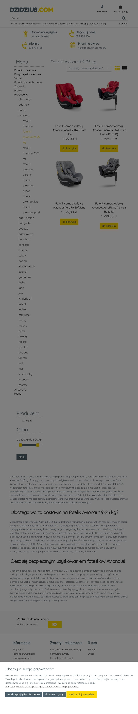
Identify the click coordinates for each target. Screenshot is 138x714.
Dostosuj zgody (54, 694)
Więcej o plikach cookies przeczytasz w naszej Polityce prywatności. (42, 686)
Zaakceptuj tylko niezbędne (24, 694)
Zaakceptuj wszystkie (81, 694)
